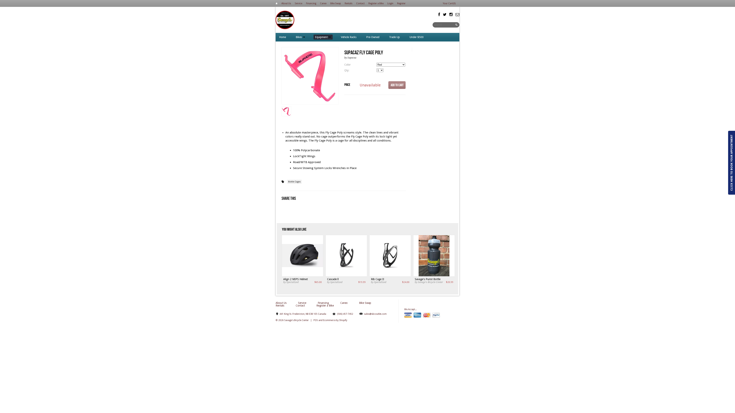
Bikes (299, 37)
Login (390, 3)
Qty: (346, 70)
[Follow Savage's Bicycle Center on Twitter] (445, 14)
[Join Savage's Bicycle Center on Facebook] (439, 14)
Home (277, 4)
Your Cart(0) (449, 3)
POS (316, 320)
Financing (311, 3)
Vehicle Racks (348, 37)
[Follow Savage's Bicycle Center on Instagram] (451, 14)
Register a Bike (376, 3)
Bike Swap (335, 3)
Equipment (321, 37)
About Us (286, 3)
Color (347, 64)
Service (298, 3)
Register (401, 3)
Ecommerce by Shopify (335, 320)
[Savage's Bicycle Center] (285, 19)
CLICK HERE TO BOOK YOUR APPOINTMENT (731, 163)
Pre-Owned (372, 37)
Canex (323, 3)
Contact (360, 3)
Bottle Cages (294, 181)
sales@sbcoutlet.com (375, 314)
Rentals (348, 3)
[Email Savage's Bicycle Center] (457, 14)
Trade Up (394, 37)
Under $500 (417, 37)
